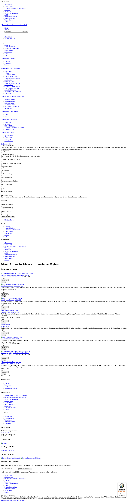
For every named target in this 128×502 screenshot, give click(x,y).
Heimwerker (8, 233)
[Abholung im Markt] (7, 450)
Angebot (7, 61)
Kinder (6, 235)
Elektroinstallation (9, 105)
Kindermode (8, 137)
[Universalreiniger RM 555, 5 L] (11, 310)
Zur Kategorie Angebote (8, 58)
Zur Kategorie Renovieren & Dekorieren (13, 96)
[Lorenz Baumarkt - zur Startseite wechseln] (14, 25)
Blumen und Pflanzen (10, 76)
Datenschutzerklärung (10, 16)
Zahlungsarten (8, 401)
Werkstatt (7, 124)
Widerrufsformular (9, 404)
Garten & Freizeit (9, 228)
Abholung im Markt (10, 407)
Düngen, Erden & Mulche (12, 83)
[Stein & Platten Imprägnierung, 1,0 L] (12, 284)
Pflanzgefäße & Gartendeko (12, 91)
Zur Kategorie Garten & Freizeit (10, 68)
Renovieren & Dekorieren (12, 230)
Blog (5, 236)
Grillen (6, 73)
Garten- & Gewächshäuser (12, 78)
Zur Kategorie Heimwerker (9, 119)
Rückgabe (7, 406)
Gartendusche (5, 326)
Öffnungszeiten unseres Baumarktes (15, 8)
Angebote (7, 226)
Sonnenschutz (8, 85)
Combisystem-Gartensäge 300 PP (11, 300)
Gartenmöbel (8, 71)
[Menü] (125, 483)
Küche (6, 114)
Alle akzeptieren (12, 500)
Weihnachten (8, 108)
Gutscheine (7, 63)
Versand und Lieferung (11, 13)
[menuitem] (65, 5)
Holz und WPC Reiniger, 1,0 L (10, 363)
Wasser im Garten (9, 74)
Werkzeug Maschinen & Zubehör (14, 127)
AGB (6, 15)
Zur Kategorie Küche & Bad (9, 111)
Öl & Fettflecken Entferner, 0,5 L (10, 339)
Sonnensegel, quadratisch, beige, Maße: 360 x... (15, 275)
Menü (6, 28)
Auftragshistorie (9, 418)
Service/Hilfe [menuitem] (13, 11)
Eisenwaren (7, 122)
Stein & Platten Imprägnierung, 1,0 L (12, 286)
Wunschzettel (8, 420)
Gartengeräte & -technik (11, 88)
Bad (5, 116)
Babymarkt (7, 139)
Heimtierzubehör (9, 93)
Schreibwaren (8, 141)
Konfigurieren (21, 500)
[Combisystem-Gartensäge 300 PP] (11, 298)
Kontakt (6, 21)
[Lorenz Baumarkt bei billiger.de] (31, 458)
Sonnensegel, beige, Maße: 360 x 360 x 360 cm (15, 353)
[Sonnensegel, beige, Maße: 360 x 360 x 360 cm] (15, 351)
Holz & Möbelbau (9, 126)
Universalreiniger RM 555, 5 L (10, 312)
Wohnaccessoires (9, 101)
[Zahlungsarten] (4, 443)
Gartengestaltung (9, 81)
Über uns (7, 10)
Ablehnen (4, 500)
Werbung (7, 65)
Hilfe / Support (8, 6)
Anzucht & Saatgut (10, 90)
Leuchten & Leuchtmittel (11, 106)
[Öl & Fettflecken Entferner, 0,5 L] (11, 337)
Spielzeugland (8, 136)
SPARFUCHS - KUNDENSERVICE (15, 396)
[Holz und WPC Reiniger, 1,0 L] (11, 362)
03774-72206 (5, 432)
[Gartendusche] (5, 324)
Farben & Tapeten (9, 99)
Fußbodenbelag (9, 103)
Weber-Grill (8, 80)
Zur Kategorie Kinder (7, 132)
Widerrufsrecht (8, 20)
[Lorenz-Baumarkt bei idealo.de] (11, 458)
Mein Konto (8, 5)
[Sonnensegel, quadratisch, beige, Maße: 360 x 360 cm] (17, 273)
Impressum (7, 11)
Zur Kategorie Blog (6, 144)
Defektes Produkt (9, 18)
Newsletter (7, 423)
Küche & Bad (8, 231)
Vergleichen (4, 280)
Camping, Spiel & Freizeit (12, 86)
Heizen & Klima (9, 129)
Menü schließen (9, 220)
